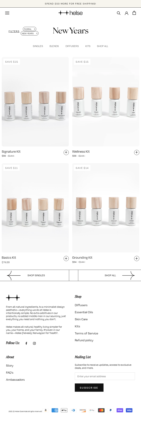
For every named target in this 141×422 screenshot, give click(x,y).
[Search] (119, 13)
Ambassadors (15, 379)
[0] (134, 13)
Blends (54, 46)
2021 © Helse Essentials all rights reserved (25, 411)
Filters (14, 31)
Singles (38, 46)
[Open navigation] (7, 12)
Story (9, 365)
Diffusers (72, 46)
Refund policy (84, 340)
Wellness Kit (81, 151)
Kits (87, 46)
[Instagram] (34, 343)
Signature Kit (11, 151)
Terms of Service (86, 333)
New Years (28, 33)
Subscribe (89, 387)
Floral (27, 29)
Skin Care (81, 319)
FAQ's (9, 372)
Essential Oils (84, 312)
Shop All (102, 46)
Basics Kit (9, 257)
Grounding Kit (82, 257)
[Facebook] (26, 343)
